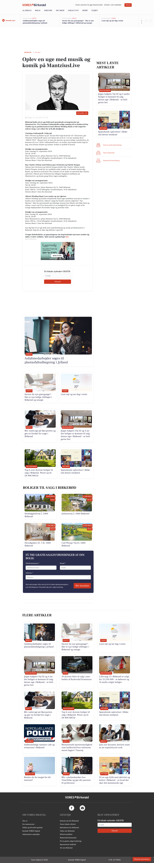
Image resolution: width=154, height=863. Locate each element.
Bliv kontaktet (82, 585)
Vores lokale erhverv (68, 824)
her (67, 237)
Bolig (37, 10)
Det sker (60, 10)
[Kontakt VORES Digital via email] (82, 808)
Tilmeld (128, 5)
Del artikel (80, 113)
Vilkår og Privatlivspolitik (32, 827)
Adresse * (29, 573)
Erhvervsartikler (66, 834)
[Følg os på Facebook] (71, 808)
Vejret (94, 10)
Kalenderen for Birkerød (69, 827)
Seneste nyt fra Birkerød (69, 821)
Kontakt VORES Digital (31, 831)
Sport (85, 10)
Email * (63, 563)
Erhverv (48, 10)
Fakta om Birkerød (67, 831)
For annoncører (28, 824)
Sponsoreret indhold (68, 844)
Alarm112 (26, 10)
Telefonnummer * (32, 563)
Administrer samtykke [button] (31, 834)
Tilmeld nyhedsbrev (142, 859)
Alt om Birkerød (66, 848)
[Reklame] (58, 251)
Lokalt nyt (73, 10)
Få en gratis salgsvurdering (70, 841)
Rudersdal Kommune (68, 838)
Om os (24, 821)
